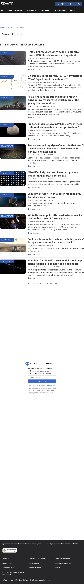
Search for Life (19, 27)
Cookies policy (34, 563)
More (72, 10)
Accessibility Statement (63, 563)
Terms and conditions (62, 559)
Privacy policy (7, 563)
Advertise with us (8, 568)
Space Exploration (14, 10)
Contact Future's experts (37, 559)
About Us (5, 559)
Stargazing (44, 10)
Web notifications (35, 568)
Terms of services (50, 385)
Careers (58, 568)
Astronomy (31, 10)
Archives (53, 284)
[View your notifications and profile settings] (70, 4)
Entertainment (60, 10)
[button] (76, 4)
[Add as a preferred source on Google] (9, 550)
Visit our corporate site (69, 544)
